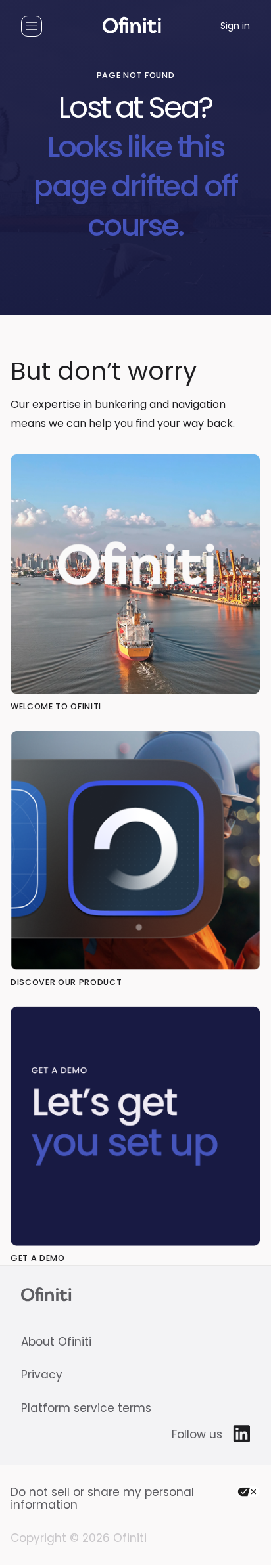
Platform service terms (86, 1408)
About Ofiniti (56, 1342)
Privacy (41, 1375)
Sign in (235, 26)
